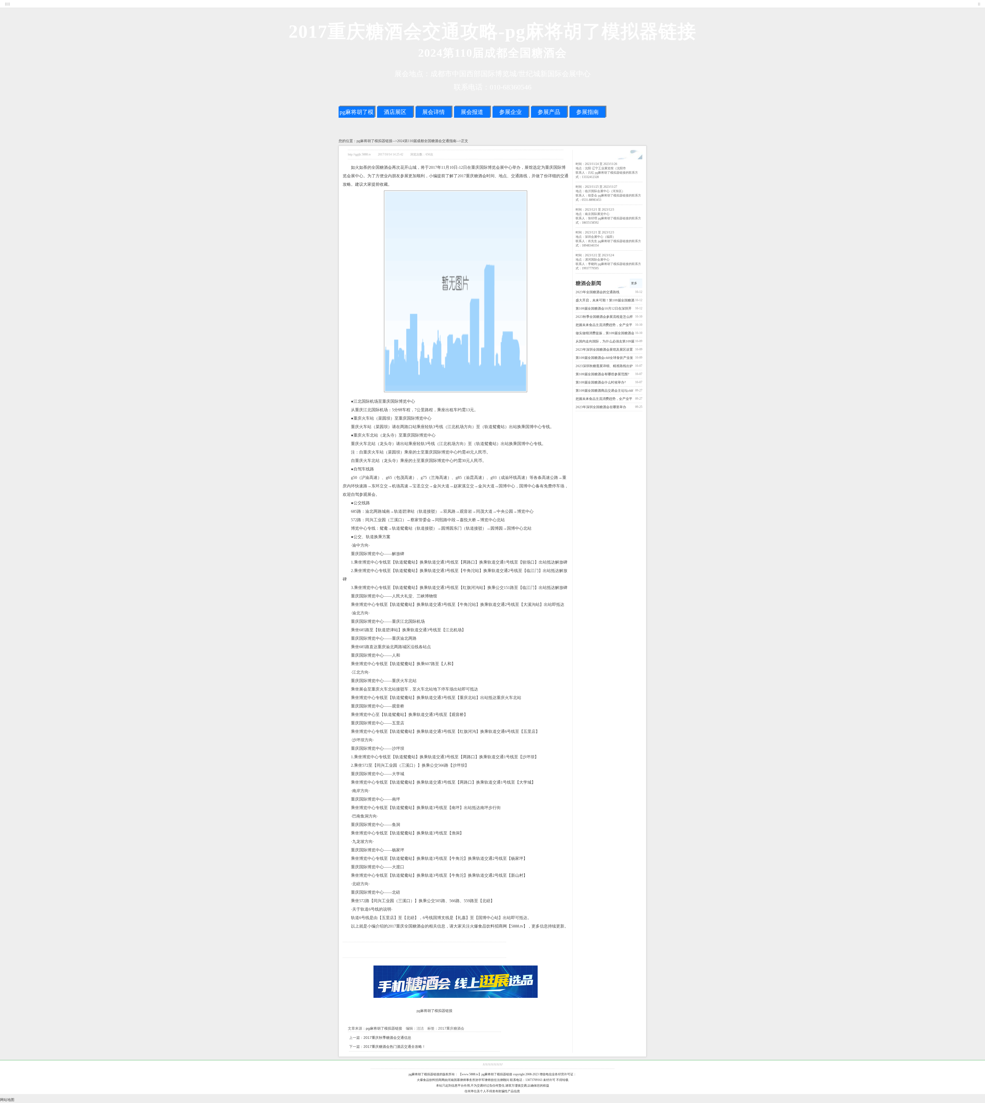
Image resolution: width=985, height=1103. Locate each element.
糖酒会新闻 (588, 283)
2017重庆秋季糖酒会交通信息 (387, 1038)
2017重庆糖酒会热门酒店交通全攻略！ (394, 1047)
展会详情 (433, 112)
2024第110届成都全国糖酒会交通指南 (426, 141)
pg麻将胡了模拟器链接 (356, 113)
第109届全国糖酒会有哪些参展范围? (602, 374)
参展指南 (587, 112)
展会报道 (472, 112)
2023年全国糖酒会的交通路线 (597, 292)
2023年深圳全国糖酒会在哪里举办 (601, 407)
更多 (634, 283)
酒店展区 (395, 112)
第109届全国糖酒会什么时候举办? (601, 382)
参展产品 (549, 112)
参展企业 (510, 112)
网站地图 (7, 1100)
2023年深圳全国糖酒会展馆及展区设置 (604, 349)
